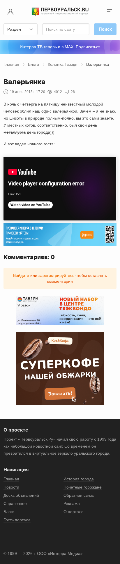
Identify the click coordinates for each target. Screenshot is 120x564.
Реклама (71, 503)
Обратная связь (78, 495)
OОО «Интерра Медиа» (60, 553)
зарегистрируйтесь (56, 275)
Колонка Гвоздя (62, 64)
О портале (73, 511)
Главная (11, 64)
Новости (11, 487)
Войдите (21, 275)
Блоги (33, 64)
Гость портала (17, 520)
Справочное (15, 503)
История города (78, 479)
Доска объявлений (21, 495)
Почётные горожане (82, 487)
